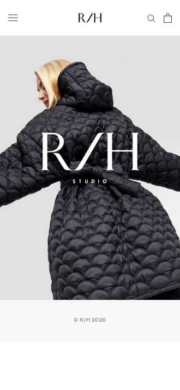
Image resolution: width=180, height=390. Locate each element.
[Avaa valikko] (13, 18)
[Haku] (151, 18)
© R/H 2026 (90, 320)
